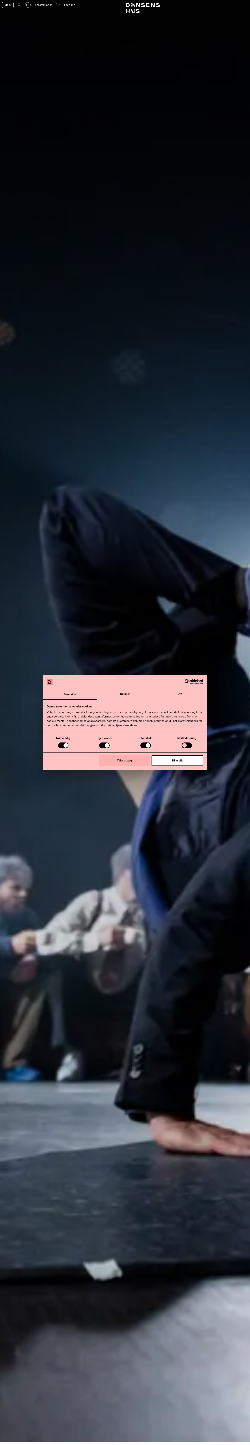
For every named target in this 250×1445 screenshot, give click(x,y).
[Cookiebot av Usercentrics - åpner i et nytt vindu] (187, 682)
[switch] (104, 745)
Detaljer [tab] (125, 693)
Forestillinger (43, 4)
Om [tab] (180, 693)
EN (27, 5)
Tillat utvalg (124, 760)
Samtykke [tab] (70, 694)
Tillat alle (177, 760)
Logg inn (69, 4)
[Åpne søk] (19, 4)
